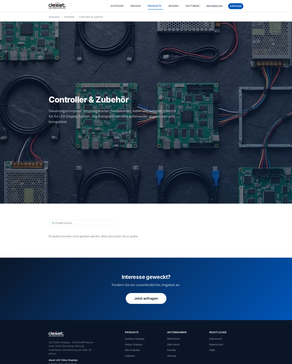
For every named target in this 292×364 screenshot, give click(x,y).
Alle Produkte (132, 350)
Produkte (155, 5)
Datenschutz (216, 344)
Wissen (174, 5)
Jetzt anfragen (146, 298)
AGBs (212, 350)
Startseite (54, 16)
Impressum (215, 338)
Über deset (173, 344)
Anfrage (236, 6)
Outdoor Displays (134, 338)
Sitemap (171, 355)
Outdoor (118, 5)
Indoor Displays (133, 344)
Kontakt (171, 350)
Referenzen (214, 6)
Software (193, 5)
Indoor (136, 5)
